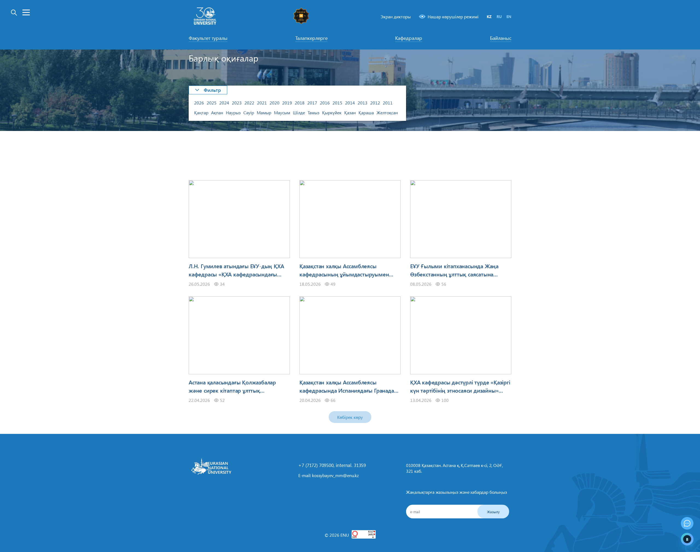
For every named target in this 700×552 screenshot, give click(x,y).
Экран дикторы (396, 16)
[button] (208, 90)
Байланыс (500, 38)
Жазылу (493, 511)
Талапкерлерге (311, 38)
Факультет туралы (208, 38)
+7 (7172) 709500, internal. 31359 (332, 465)
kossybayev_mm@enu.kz (335, 475)
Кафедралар (408, 38)
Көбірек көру (350, 417)
